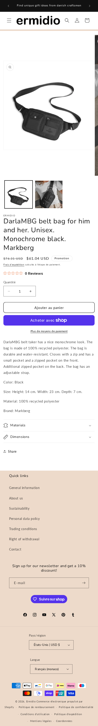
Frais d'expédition (13, 264)
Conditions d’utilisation (35, 714)
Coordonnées (64, 720)
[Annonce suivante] (90, 6)
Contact (15, 549)
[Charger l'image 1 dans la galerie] (19, 194)
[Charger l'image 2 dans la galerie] (49, 194)
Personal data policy (24, 519)
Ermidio (31, 701)
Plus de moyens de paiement (49, 331)
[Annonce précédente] (8, 6)
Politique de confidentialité (76, 707)
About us (16, 498)
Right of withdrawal (24, 539)
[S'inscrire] (84, 583)
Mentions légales (41, 720)
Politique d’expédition (68, 714)
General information (24, 488)
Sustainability (19, 508)
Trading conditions (23, 529)
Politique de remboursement (36, 707)
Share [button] (12, 451)
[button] (9, 20)
